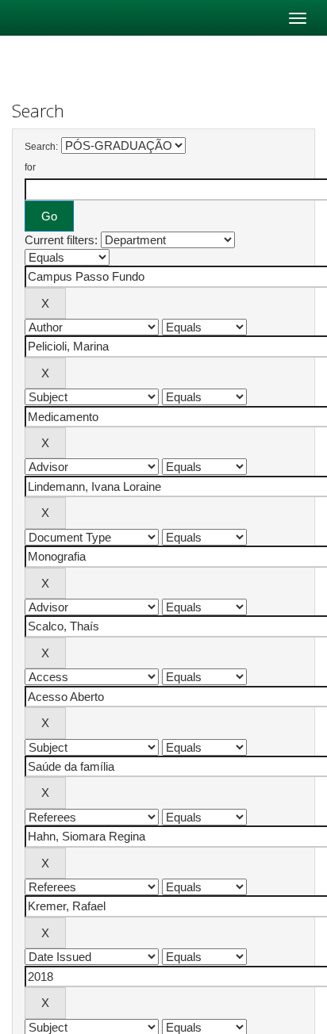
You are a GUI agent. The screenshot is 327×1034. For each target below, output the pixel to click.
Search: (41, 146)
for (30, 167)
